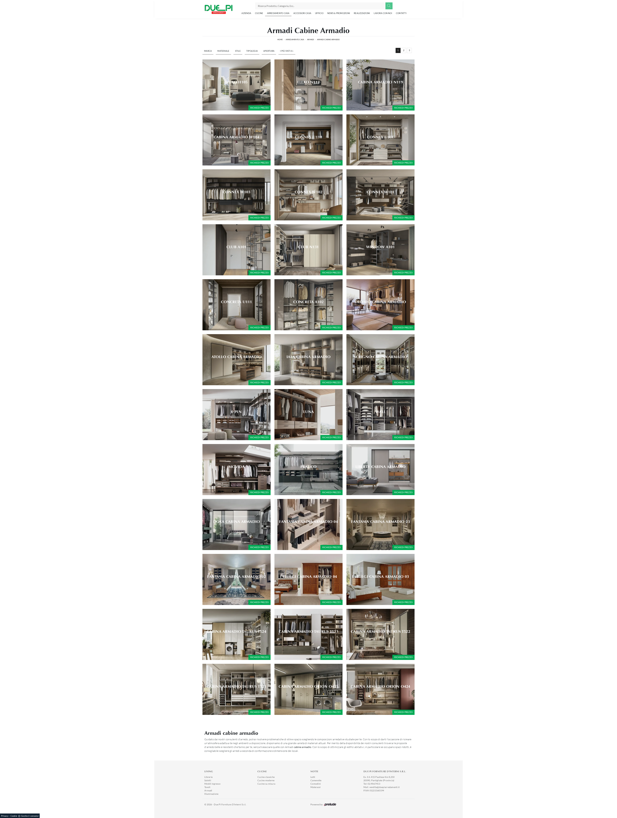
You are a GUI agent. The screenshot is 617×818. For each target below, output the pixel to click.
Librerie (208, 777)
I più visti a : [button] (287, 51)
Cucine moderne (266, 780)
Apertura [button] (268, 51)
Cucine (259, 13)
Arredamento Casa (278, 13)
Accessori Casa (302, 13)
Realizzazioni (362, 13)
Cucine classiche (266, 777)
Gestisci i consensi (30, 816)
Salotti (207, 780)
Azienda (246, 13)
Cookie (13, 816)
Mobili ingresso (212, 783)
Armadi (310, 39)
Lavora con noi (383, 13)
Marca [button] (208, 51)
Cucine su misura (266, 783)
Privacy (4, 816)
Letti (312, 777)
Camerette (315, 780)
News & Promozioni (338, 13)
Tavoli (207, 787)
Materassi (315, 787)
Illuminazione (211, 793)
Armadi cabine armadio (328, 39)
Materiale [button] (223, 51)
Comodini (315, 783)
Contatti (401, 13)
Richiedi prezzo (259, 108)
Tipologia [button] (252, 51)
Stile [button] (238, 51)
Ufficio (319, 13)
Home (280, 39)
